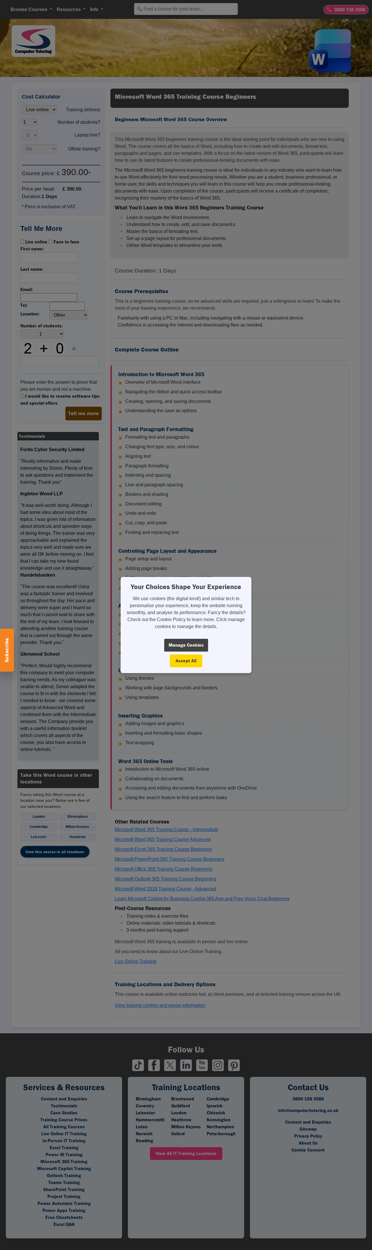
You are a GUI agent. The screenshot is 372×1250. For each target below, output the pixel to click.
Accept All (186, 661)
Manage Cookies (186, 645)
